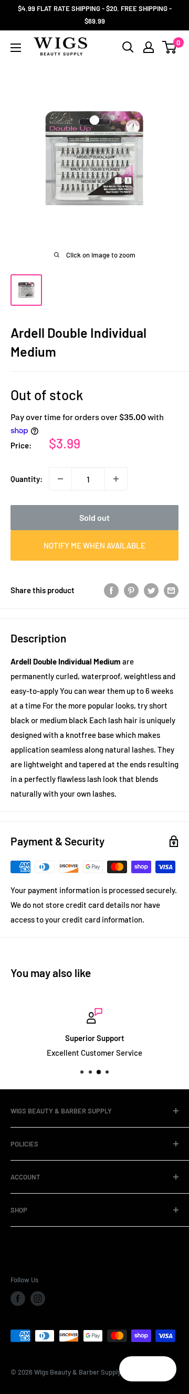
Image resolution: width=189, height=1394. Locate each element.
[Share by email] (171, 589)
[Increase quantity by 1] (116, 479)
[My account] (148, 47)
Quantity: (26, 479)
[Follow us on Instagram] (37, 1298)
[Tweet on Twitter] (151, 589)
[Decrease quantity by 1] (60, 479)
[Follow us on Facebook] (17, 1298)
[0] (169, 47)
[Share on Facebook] (111, 589)
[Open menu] (15, 48)
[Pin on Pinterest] (131, 589)
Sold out (94, 517)
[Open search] (128, 47)
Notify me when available (94, 545)
